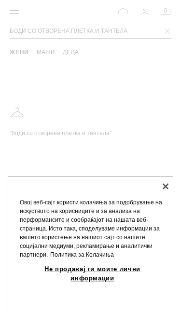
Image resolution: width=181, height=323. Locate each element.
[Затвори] (165, 186)
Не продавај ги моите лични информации (92, 273)
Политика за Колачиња (82, 254)
